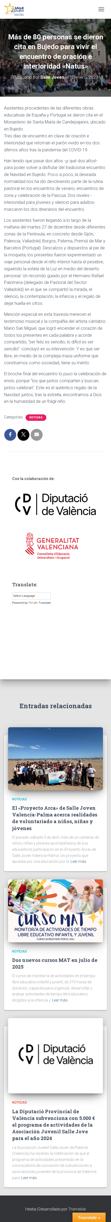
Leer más (78, 861)
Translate (45, 602)
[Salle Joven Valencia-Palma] (16, 9)
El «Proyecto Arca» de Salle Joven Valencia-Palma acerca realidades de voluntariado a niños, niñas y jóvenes (54, 818)
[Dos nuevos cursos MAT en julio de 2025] (55, 910)
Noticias (36, 417)
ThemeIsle (77, 1209)
